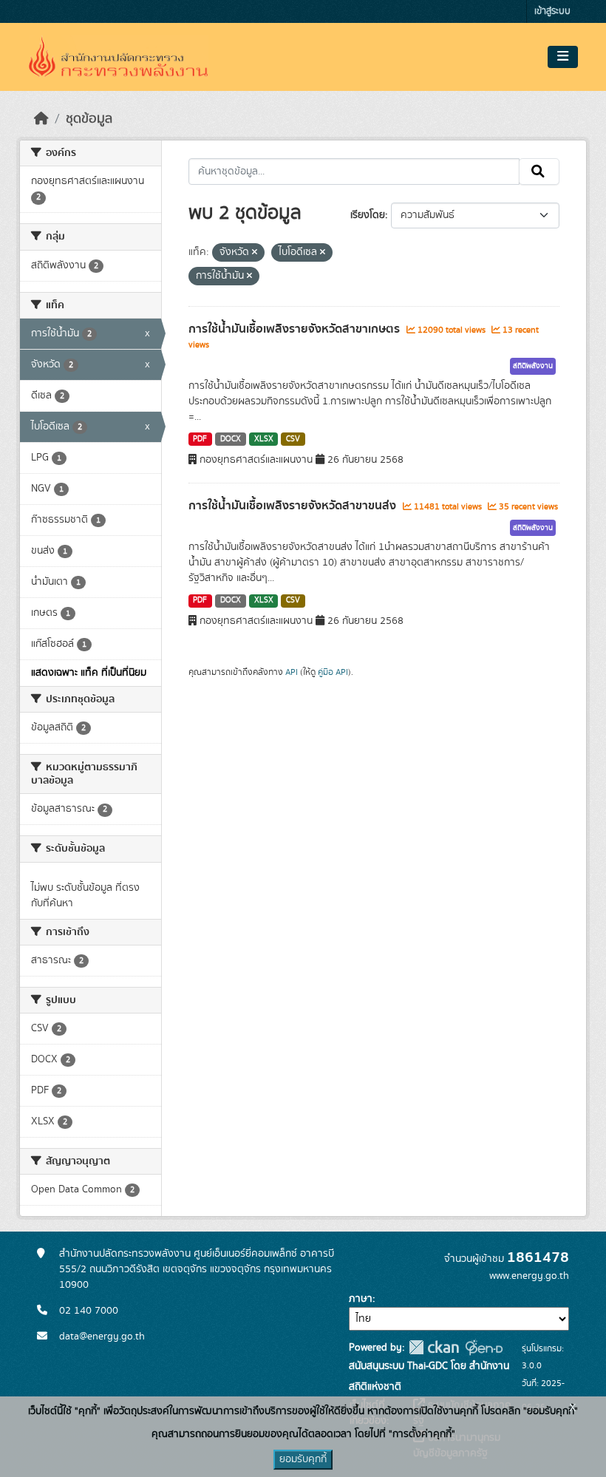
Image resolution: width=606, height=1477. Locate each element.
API (291, 672)
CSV (293, 439)
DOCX (230, 439)
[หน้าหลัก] (41, 119)
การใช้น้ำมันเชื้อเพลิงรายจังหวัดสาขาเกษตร (295, 329)
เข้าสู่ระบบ (552, 11)
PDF (200, 439)
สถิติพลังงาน (533, 366)
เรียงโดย (367, 215)
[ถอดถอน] (254, 253)
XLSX (263, 439)
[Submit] (539, 171)
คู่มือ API (333, 672)
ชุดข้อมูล (89, 119)
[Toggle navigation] (563, 57)
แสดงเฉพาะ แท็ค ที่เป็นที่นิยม (88, 672)
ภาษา (360, 1298)
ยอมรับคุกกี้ (303, 1459)
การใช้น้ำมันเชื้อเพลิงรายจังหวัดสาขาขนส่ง (293, 505)
